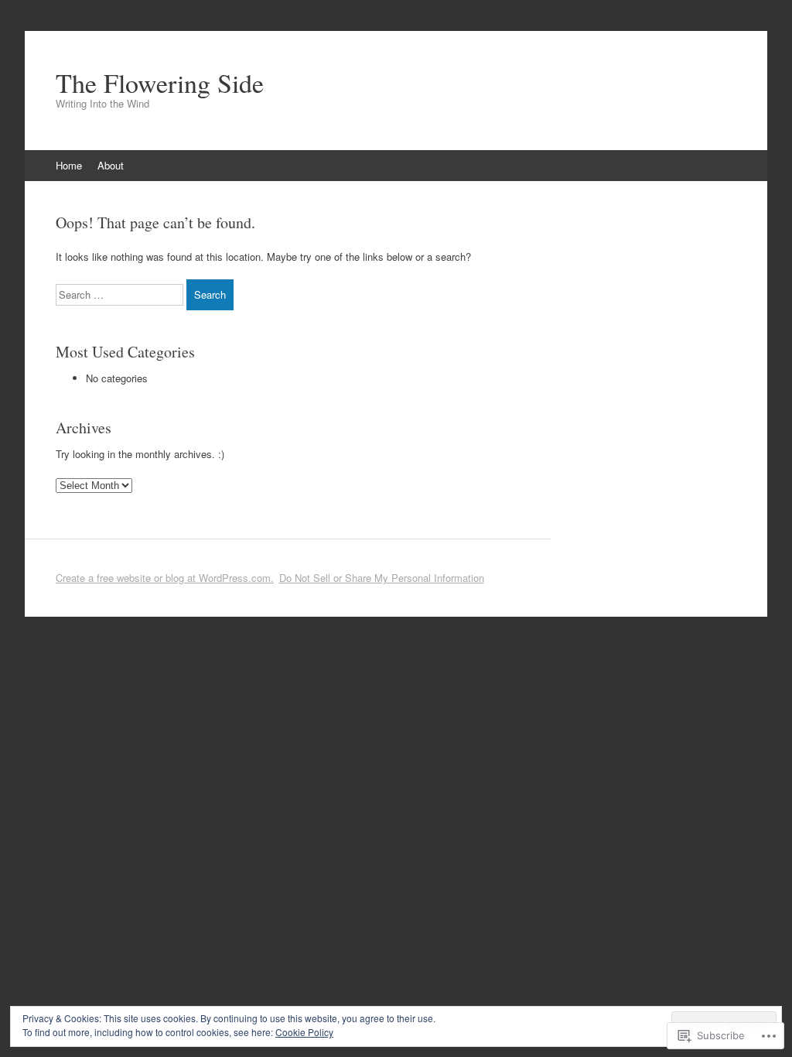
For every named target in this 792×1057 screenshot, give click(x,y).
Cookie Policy (304, 1031)
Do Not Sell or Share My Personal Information (381, 577)
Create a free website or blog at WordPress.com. (165, 577)
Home (69, 165)
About (110, 165)
